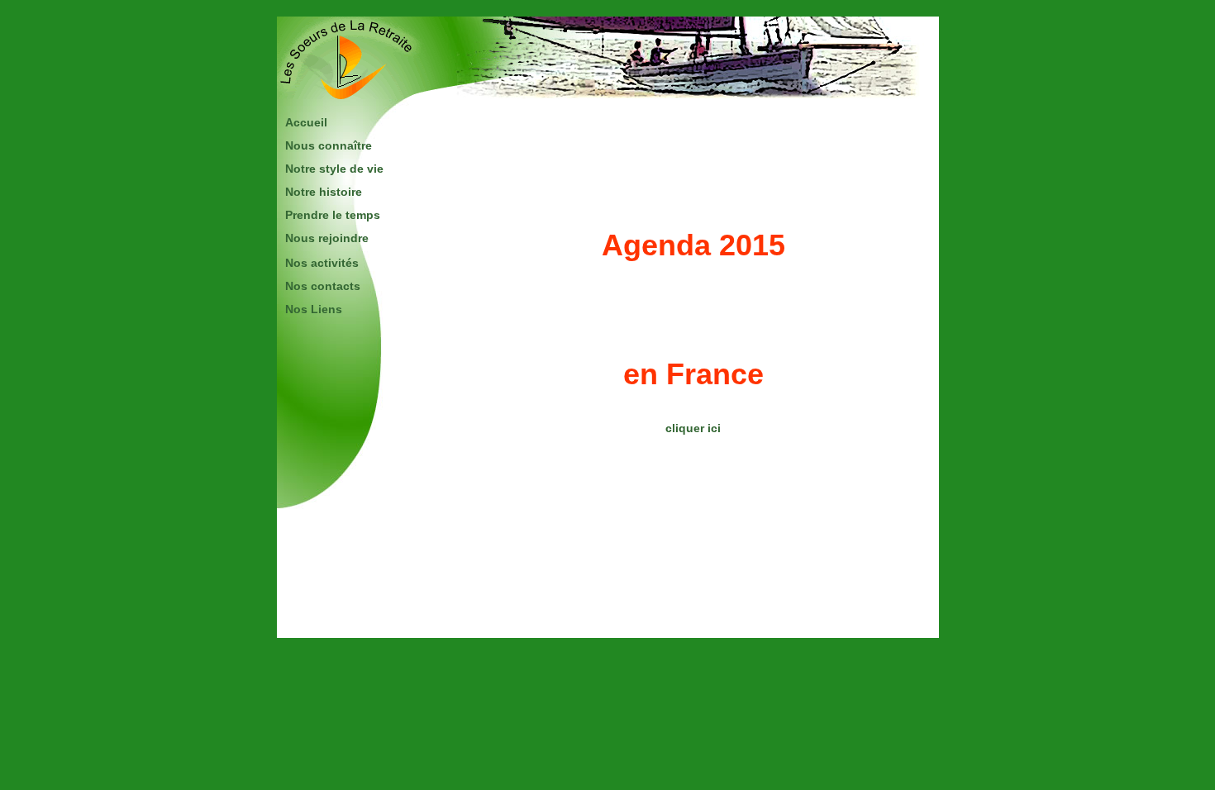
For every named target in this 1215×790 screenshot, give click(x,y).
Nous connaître (328, 145)
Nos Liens (313, 309)
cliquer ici (693, 428)
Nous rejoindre (327, 238)
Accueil (306, 122)
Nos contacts (322, 286)
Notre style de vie (334, 168)
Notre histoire (323, 191)
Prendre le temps (332, 214)
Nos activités (322, 262)
